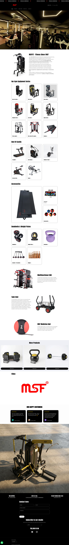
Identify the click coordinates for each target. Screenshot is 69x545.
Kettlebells (46, 244)
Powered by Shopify (17, 544)
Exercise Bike (14, 178)
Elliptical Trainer (47, 159)
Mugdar (29, 262)
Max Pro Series (15, 99)
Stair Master (30, 159)
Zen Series (30, 117)
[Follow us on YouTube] (32, 532)
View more (12, 368)
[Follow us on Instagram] (36, 532)
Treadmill (14, 159)
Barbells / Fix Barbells (16, 262)
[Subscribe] (41, 525)
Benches (45, 136)
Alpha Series (46, 117)
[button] (16, 9)
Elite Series (30, 99)
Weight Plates (30, 244)
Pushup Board (45, 201)
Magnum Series (15, 117)
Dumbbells (14, 244)
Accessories (46, 221)
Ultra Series (46, 99)
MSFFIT (14, 544)
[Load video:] (34, 389)
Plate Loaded (14, 136)
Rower (29, 178)
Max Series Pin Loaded (32, 136)
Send (22, 516)
